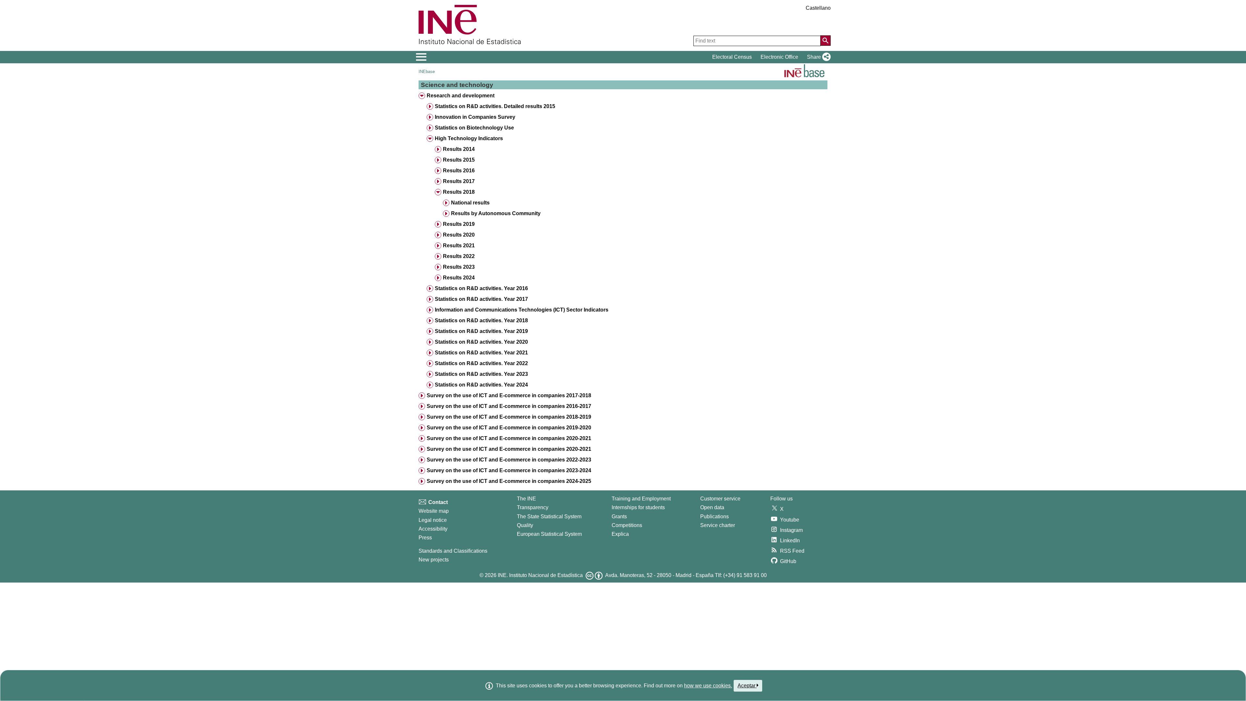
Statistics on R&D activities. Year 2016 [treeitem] (481, 288)
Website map (434, 511)
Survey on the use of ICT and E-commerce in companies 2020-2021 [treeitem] (509, 438)
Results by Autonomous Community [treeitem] (496, 213)
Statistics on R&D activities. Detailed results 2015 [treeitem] (495, 106)
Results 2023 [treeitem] (459, 267)
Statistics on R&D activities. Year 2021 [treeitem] (481, 352)
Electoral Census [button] (732, 57)
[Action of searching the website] (825, 40)
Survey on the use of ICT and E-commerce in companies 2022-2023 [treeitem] (509, 459)
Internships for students (638, 507)
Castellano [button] (818, 8)
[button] (817, 57)
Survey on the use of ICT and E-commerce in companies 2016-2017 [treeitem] (509, 406)
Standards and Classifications (453, 551)
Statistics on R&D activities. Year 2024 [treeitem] (481, 384)
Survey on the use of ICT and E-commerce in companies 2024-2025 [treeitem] (509, 481)
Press (425, 537)
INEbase (427, 71)
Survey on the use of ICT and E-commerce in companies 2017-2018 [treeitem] (509, 395)
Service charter (717, 525)
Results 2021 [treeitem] (459, 245)
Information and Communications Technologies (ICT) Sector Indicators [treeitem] (521, 310)
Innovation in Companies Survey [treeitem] (475, 117)
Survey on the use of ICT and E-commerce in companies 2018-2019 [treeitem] (509, 417)
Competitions (627, 525)
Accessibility (433, 529)
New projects (434, 559)
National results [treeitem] (470, 202)
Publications (714, 516)
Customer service (720, 498)
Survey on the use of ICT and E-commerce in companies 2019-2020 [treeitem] (509, 427)
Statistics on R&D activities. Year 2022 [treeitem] (481, 363)
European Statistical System (549, 534)
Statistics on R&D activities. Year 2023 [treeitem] (481, 374)
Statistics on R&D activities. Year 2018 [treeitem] (481, 320)
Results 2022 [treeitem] (459, 256)
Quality (525, 525)
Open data (712, 507)
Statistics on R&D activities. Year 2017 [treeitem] (481, 299)
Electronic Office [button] (779, 57)
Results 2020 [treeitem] (459, 235)
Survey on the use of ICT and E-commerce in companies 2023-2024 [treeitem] (509, 470)
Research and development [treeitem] (461, 95)
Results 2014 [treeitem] (459, 149)
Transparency (532, 507)
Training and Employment (641, 498)
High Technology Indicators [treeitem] (469, 138)
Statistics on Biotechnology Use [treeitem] (474, 127)
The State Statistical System (549, 516)
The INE (526, 498)
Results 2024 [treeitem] (459, 277)
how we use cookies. (708, 685)
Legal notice (433, 520)
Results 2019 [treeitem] (459, 224)
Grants (619, 516)
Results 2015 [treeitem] (459, 160)
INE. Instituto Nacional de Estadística (540, 575)
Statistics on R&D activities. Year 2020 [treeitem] (481, 342)
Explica (620, 534)
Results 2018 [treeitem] (459, 192)
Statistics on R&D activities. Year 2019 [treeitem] (481, 331)
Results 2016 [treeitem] (459, 170)
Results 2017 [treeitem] (459, 181)
